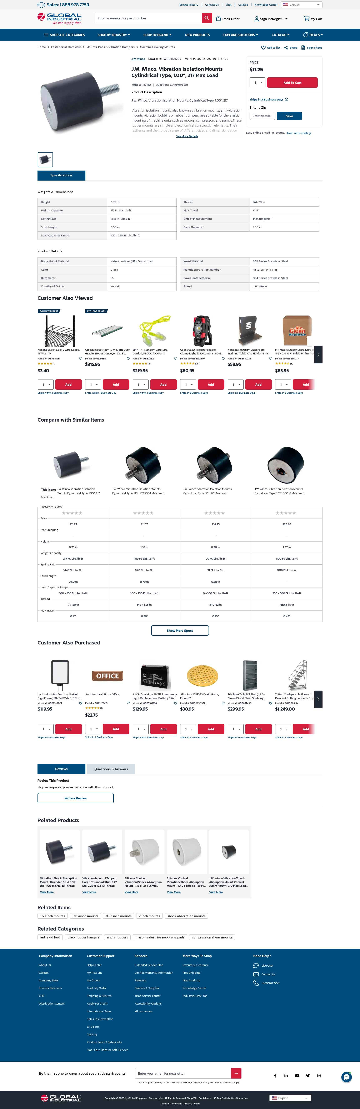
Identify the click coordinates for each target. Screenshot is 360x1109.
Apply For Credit (97, 1003)
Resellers (140, 980)
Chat (228, 5)
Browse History (189, 5)
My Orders (93, 980)
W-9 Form (93, 1027)
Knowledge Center (266, 5)
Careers (44, 973)
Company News (48, 980)
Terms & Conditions (171, 1103)
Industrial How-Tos (195, 996)
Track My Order (96, 988)
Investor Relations (50, 988)
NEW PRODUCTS (197, 34)
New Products (191, 980)
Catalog (243, 5)
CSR (41, 996)
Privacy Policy (201, 1082)
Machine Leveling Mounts (157, 46)
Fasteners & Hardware (66, 46)
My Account (94, 973)
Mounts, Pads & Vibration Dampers (110, 46)
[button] (301, 5)
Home (42, 46)
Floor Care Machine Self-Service (107, 1050)
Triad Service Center (147, 996)
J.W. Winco (138, 59)
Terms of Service (224, 1082)
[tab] (61, 176)
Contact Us (212, 5)
